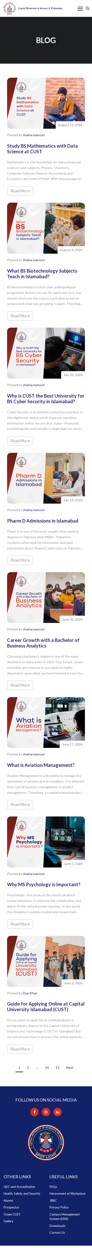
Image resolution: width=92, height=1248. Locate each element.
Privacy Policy (59, 1207)
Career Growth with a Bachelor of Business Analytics (43, 642)
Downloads (57, 1226)
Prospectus (11, 1207)
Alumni (8, 1200)
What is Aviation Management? (41, 765)
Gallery (8, 1221)
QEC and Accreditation (19, 1187)
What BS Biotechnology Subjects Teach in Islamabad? (42, 273)
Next (70, 1067)
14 (47, 1067)
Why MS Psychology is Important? (43, 884)
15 (57, 1067)
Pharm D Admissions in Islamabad (42, 520)
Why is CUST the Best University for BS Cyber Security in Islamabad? (45, 398)
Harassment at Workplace (67, 1193)
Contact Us (57, 1232)
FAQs (53, 1187)
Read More (20, 190)
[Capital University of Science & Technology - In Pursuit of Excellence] (33, 8)
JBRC (53, 1200)
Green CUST (12, 1214)
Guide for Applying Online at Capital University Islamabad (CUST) (45, 1006)
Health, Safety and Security (22, 1193)
